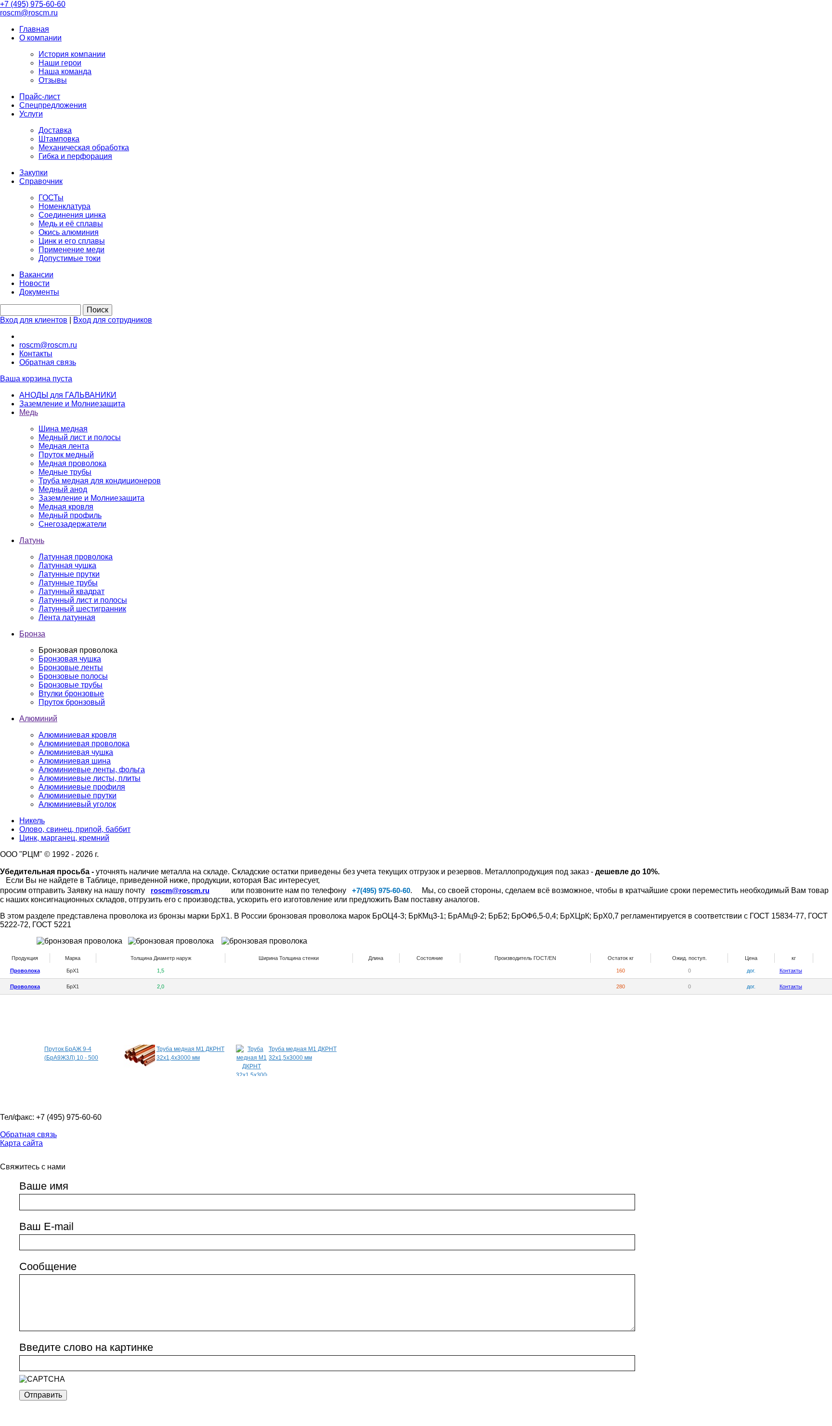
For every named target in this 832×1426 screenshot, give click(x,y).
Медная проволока (72, 463)
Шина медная (63, 429)
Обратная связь (47, 362)
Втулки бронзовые (71, 693)
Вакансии (36, 275)
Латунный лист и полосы (83, 600)
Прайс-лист (39, 96)
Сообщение (48, 1266)
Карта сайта (21, 1143)
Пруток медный (66, 455)
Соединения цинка (72, 215)
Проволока (25, 970)
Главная (34, 29)
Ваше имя (43, 1186)
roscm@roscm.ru (48, 345)
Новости (34, 283)
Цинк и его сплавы (72, 241)
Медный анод (63, 489)
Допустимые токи (70, 258)
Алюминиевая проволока (84, 743)
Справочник (41, 181)
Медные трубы (65, 472)
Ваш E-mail (46, 1226)
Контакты (35, 354)
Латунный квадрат (71, 591)
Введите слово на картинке (86, 1347)
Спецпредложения (53, 105)
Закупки (33, 173)
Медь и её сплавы (71, 224)
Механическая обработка (84, 147)
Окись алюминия (69, 232)
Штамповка (59, 139)
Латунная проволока (76, 557)
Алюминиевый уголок (77, 804)
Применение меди (71, 250)
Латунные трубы (68, 583)
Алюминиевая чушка (76, 752)
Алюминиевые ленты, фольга (92, 769)
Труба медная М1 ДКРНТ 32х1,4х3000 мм (190, 1053)
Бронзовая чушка (70, 659)
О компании (40, 38)
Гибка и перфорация (75, 156)
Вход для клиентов (33, 320)
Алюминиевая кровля (78, 735)
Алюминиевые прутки (78, 795)
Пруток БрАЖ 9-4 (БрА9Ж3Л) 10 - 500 (71, 1053)
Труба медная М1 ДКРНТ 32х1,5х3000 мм (303, 1053)
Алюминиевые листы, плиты (90, 778)
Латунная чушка (67, 565)
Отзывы (53, 80)
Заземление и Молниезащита (91, 498)
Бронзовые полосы (73, 676)
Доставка (55, 130)
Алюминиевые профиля (82, 787)
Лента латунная (67, 617)
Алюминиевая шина (75, 761)
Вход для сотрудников (112, 320)
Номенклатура (65, 206)
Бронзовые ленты (71, 667)
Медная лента (64, 446)
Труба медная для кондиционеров (100, 481)
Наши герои (60, 63)
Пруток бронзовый (72, 702)
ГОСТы (51, 198)
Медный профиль (70, 515)
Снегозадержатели (72, 524)
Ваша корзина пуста (36, 379)
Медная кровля (66, 507)
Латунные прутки (69, 574)
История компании (72, 54)
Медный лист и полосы (80, 437)
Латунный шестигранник (82, 609)
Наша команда (65, 71)
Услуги (31, 114)
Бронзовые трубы (71, 685)
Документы (39, 292)
